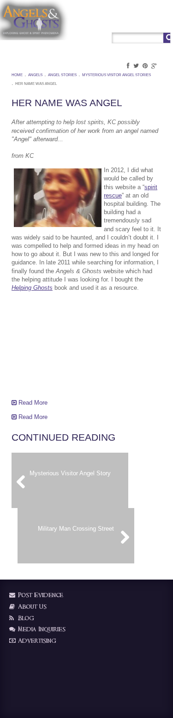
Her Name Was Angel (36, 84)
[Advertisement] (58, 344)
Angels (35, 75)
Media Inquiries (41, 629)
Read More (32, 402)
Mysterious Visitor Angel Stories (116, 75)
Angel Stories (62, 75)
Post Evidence (39, 595)
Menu (163, 21)
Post (126, 21)
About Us (31, 606)
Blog (25, 618)
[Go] (166, 38)
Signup (145, 21)
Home (17, 75)
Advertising (36, 640)
